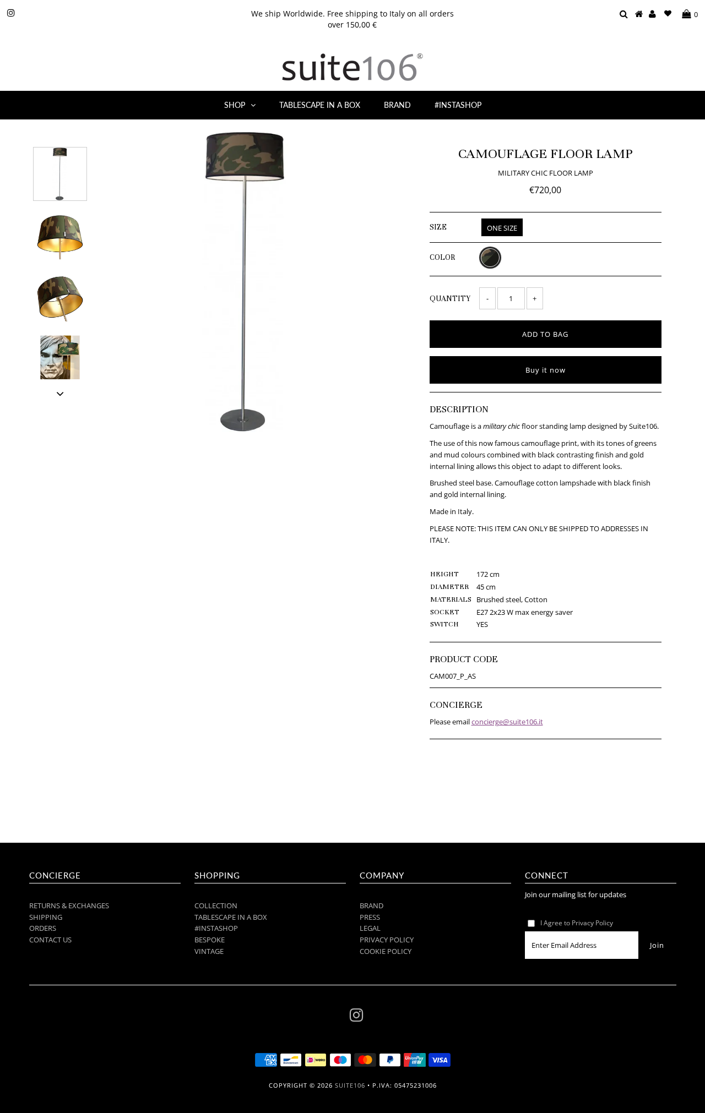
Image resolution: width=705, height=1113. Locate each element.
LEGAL (370, 928)
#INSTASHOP (458, 105)
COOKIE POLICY (385, 951)
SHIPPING (45, 917)
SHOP (234, 105)
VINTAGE (209, 951)
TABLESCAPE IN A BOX (319, 105)
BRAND (397, 105)
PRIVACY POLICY (387, 940)
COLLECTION (215, 905)
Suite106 (350, 1085)
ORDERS (42, 928)
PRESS (370, 917)
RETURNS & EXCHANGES (69, 905)
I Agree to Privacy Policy (576, 922)
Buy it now (545, 370)
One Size (502, 228)
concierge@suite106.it (507, 722)
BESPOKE (209, 940)
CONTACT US (50, 940)
